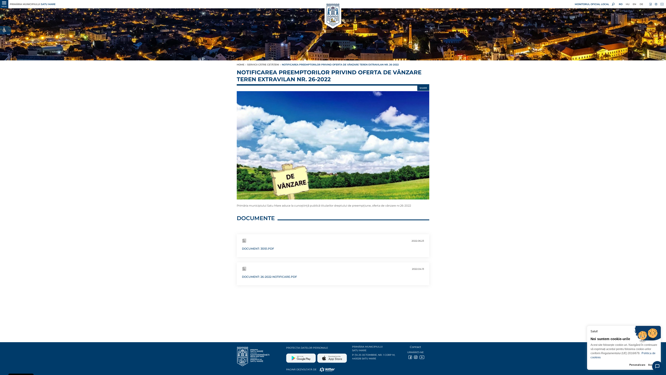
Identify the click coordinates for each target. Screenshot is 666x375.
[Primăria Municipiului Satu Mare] (333, 15)
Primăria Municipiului (33, 4)
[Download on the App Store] (332, 357)
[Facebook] (650, 4)
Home (240, 64)
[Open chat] (657, 366)
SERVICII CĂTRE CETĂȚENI (263, 64)
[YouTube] (661, 4)
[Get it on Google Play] (301, 357)
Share (423, 88)
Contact (415, 347)
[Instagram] (656, 4)
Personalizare (637, 365)
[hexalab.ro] (327, 369)
